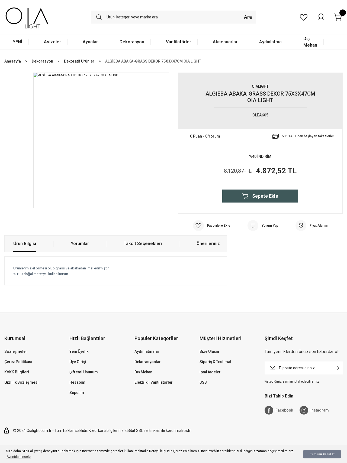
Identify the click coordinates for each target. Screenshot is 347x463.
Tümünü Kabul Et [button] (322, 454)
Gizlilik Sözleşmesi (21, 382)
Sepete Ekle (265, 196)
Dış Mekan (143, 372)
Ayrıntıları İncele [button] (19, 457)
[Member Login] (321, 17)
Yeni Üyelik (78, 351)
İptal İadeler (210, 372)
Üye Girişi (77, 362)
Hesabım (77, 382)
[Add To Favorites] (211, 225)
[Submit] (337, 367)
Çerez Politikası (18, 362)
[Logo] (27, 17)
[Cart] (338, 17)
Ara (248, 17)
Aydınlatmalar (146, 351)
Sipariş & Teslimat (215, 362)
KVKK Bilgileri (16, 372)
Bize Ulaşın (209, 351)
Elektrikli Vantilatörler (153, 382)
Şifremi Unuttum (83, 372)
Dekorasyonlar (147, 362)
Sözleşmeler (15, 351)
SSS (203, 382)
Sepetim (76, 392)
